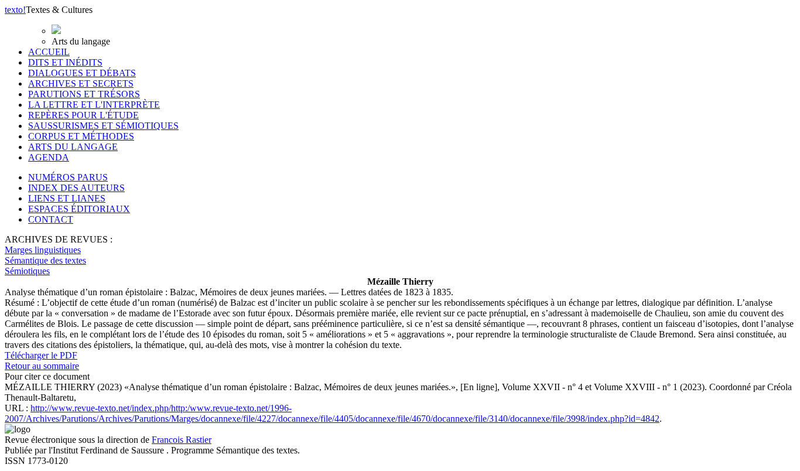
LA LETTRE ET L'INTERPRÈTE (94, 105)
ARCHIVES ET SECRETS (81, 83)
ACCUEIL (49, 52)
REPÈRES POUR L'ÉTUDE (83, 115)
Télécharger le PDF (41, 355)
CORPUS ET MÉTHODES (81, 136)
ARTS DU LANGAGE (73, 147)
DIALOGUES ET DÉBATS (82, 73)
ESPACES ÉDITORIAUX (79, 209)
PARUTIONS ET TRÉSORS (84, 94)
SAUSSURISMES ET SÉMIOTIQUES (103, 126)
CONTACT (50, 219)
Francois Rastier (181, 440)
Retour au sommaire (42, 366)
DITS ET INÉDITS (65, 62)
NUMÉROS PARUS (68, 177)
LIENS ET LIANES (66, 198)
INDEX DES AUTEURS (76, 188)
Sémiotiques (27, 271)
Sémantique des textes (45, 260)
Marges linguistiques (43, 250)
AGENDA (48, 157)
